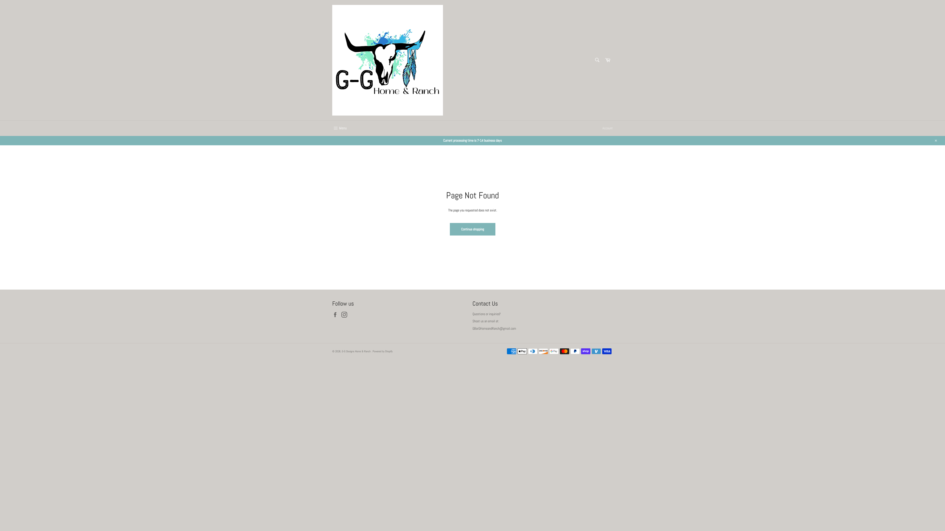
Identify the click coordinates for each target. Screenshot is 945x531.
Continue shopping (472, 229)
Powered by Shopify (383, 351)
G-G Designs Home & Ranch (356, 351)
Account (607, 128)
